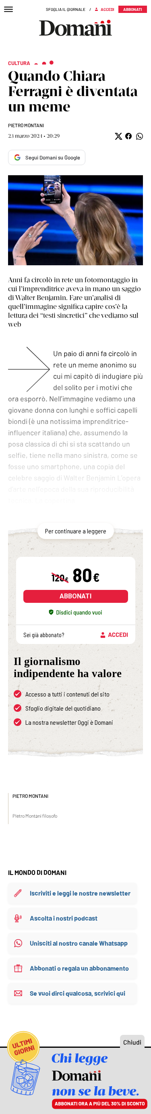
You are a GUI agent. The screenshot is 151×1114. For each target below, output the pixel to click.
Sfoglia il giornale (65, 9)
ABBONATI (75, 596)
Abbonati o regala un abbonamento (79, 968)
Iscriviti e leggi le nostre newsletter (80, 893)
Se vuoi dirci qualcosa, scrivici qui (77, 993)
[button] (117, 136)
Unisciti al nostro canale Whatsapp (79, 943)
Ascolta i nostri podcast (63, 918)
